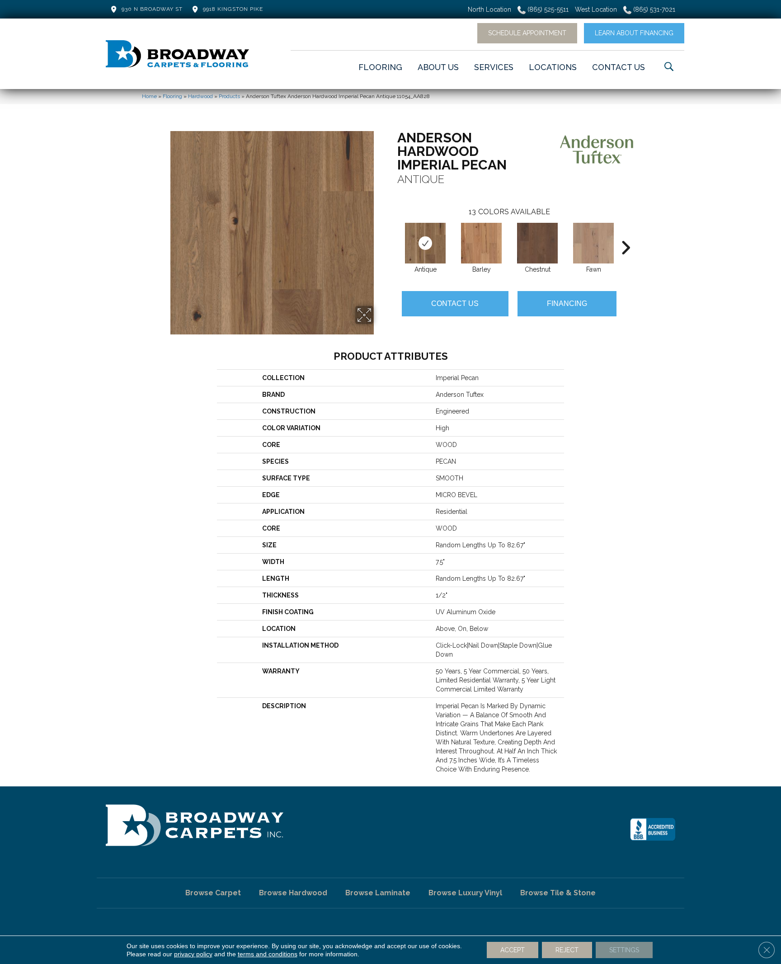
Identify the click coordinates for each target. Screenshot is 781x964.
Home (149, 96)
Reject (567, 950)
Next (625, 234)
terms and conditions (267, 954)
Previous (393, 234)
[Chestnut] (537, 243)
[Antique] (425, 243)
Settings (624, 950)
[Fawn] (593, 243)
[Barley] (481, 243)
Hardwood (200, 96)
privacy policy (193, 954)
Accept (512, 950)
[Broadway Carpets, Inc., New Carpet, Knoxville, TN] (652, 829)
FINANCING (567, 303)
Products (229, 96)
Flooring (172, 96)
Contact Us (455, 303)
